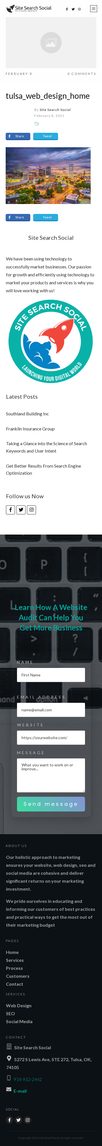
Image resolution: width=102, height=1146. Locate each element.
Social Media (19, 1021)
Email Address (41, 697)
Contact (14, 984)
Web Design (18, 1005)
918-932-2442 (28, 1079)
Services (15, 960)
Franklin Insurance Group (30, 428)
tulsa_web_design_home (48, 95)
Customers (17, 976)
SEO (10, 1013)
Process (14, 968)
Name (25, 662)
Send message (51, 804)
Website (30, 724)
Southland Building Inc (27, 413)
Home (12, 952)
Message (31, 752)
